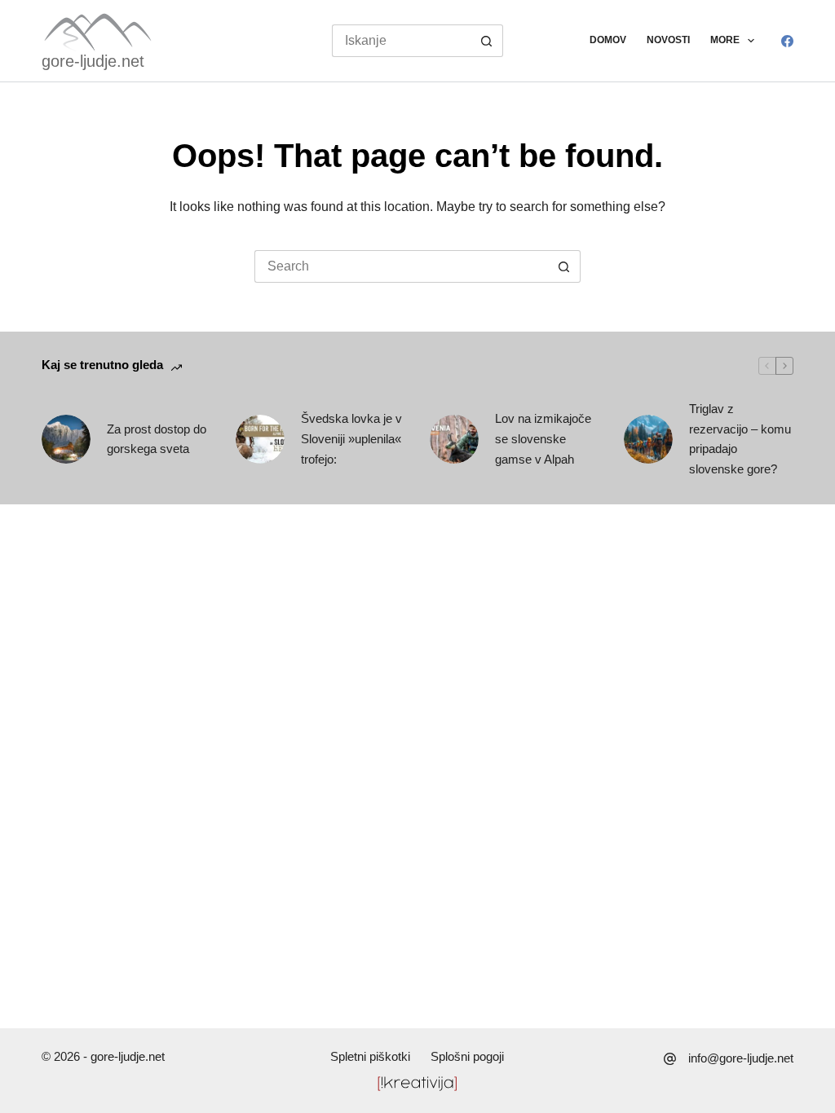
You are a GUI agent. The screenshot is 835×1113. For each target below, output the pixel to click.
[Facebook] (787, 41)
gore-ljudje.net (93, 61)
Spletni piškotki (370, 1056)
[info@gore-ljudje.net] (670, 1059)
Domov (608, 40)
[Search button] (487, 40)
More (725, 40)
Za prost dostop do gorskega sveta (156, 439)
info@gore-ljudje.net (740, 1058)
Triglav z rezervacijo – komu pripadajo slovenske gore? (740, 439)
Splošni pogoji (467, 1056)
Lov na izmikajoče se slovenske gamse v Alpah (543, 438)
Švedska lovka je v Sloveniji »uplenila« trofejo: (351, 438)
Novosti (668, 40)
